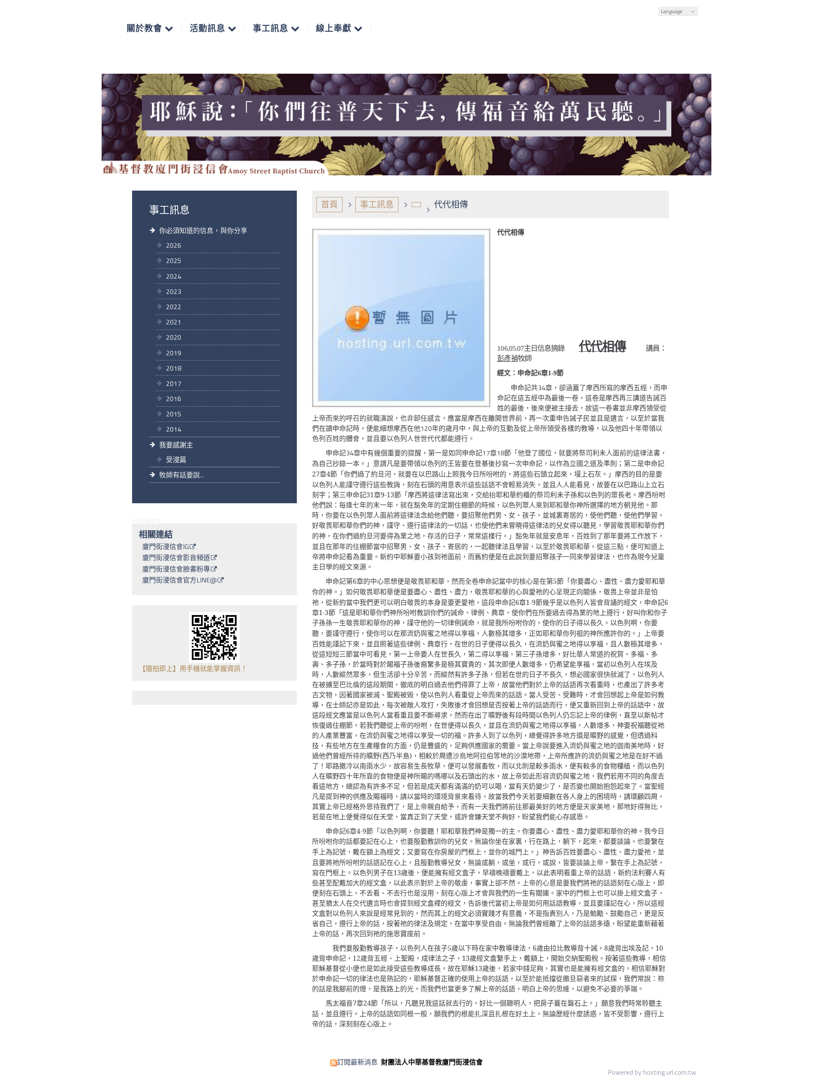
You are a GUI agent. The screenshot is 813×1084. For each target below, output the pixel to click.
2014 (173, 429)
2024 (173, 276)
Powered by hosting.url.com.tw (652, 1072)
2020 (173, 337)
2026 (173, 245)
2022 (173, 307)
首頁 (329, 204)
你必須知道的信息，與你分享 (203, 230)
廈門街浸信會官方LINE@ (179, 581)
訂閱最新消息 (357, 1062)
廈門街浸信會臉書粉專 (176, 570)
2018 (173, 368)
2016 (173, 399)
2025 (173, 260)
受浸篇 (176, 460)
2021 (173, 322)
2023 (173, 291)
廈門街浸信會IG (165, 547)
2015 (173, 414)
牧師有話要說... (181, 475)
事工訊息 (377, 204)
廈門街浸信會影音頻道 (176, 558)
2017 (173, 383)
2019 (173, 353)
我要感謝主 (176, 445)
